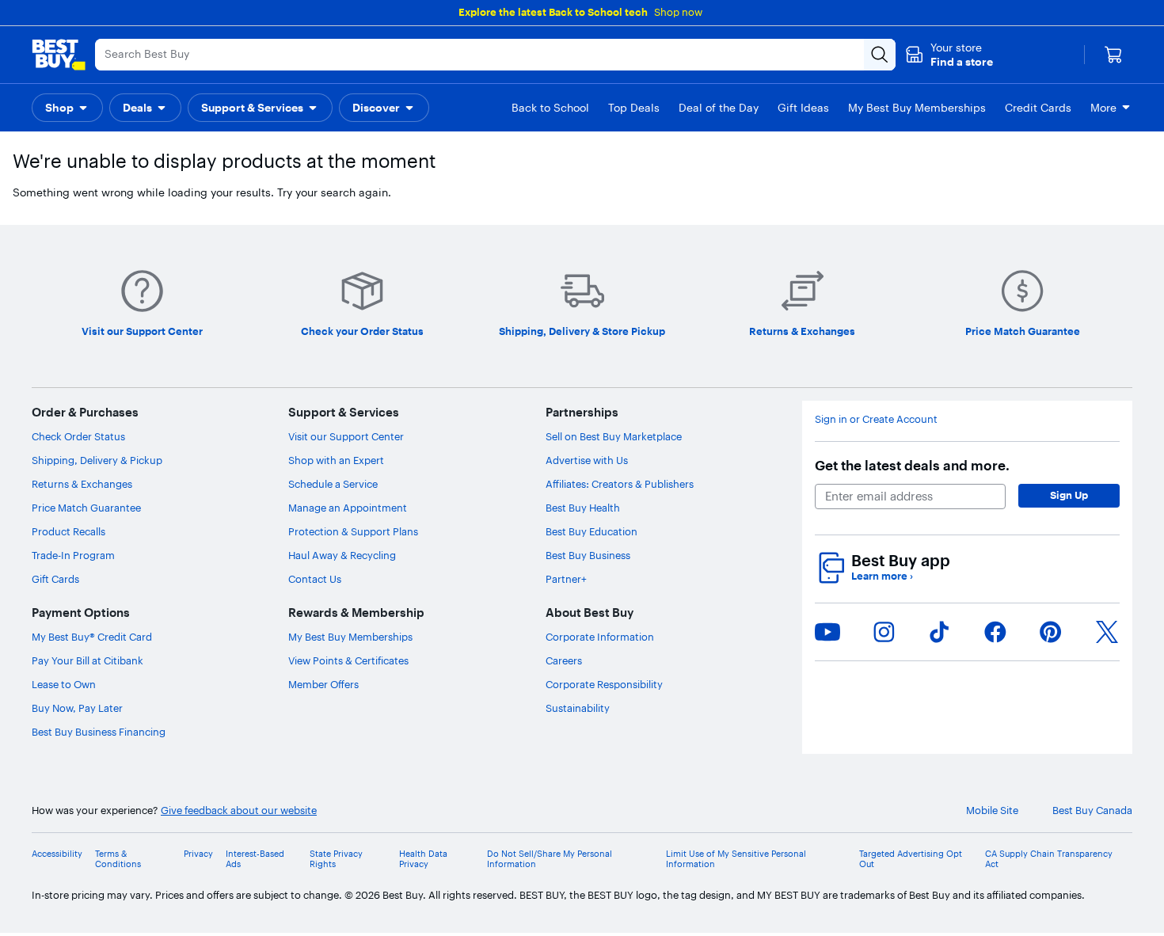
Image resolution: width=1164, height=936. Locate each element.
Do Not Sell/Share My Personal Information (549, 859)
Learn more (882, 576)
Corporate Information (600, 636)
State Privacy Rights (336, 859)
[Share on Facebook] (995, 632)
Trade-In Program (73, 555)
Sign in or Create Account (876, 419)
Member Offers (323, 684)
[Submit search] (880, 54)
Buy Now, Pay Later (77, 708)
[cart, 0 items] (1113, 54)
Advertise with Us (587, 460)
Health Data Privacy (423, 859)
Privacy (198, 854)
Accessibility (57, 854)
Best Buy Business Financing (98, 731)
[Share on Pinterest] (1050, 632)
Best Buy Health (583, 507)
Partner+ (566, 579)
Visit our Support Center (346, 436)
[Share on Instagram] (883, 632)
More (1103, 108)
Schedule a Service (333, 484)
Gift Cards (55, 579)
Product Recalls (68, 531)
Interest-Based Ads (255, 859)
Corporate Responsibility (604, 684)
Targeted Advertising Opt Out (910, 859)
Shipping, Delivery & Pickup (97, 460)
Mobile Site (992, 810)
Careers (564, 660)
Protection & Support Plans (353, 531)
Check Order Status (78, 436)
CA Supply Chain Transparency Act (1049, 859)
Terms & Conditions (118, 859)
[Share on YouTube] (827, 632)
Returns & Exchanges (82, 484)
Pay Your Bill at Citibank (87, 660)
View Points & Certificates (348, 660)
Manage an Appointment (347, 507)
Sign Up (1069, 495)
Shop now (678, 12)
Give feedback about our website (239, 810)
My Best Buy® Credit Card (92, 636)
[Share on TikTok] (939, 632)
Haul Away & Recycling (342, 555)
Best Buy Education (591, 531)
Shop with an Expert (336, 460)
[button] (949, 54)
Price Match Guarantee (86, 507)
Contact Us (314, 579)
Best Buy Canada (1092, 810)
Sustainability (578, 708)
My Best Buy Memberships (350, 636)
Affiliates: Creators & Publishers (620, 484)
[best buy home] (59, 54)
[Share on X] (1107, 632)
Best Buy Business (588, 555)
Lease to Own (64, 684)
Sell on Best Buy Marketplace (614, 436)
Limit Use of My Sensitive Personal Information (736, 859)
